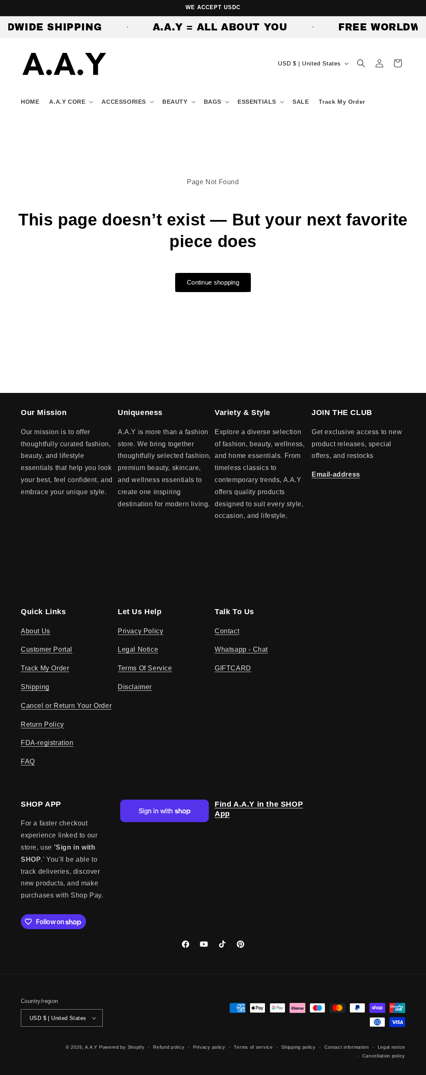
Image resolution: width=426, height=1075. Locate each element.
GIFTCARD (233, 668)
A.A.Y (92, 1047)
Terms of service (253, 1047)
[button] (70, 101)
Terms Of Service (145, 668)
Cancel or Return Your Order (66, 705)
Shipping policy (298, 1047)
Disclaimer (135, 686)
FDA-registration (47, 742)
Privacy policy (209, 1047)
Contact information (346, 1047)
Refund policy (168, 1047)
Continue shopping (213, 282)
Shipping (35, 686)
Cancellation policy (383, 1055)
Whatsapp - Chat (241, 649)
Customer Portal (46, 649)
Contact (227, 631)
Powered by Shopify (122, 1047)
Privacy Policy (140, 631)
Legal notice (391, 1047)
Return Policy (42, 724)
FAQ (28, 761)
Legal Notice (138, 649)
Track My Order (45, 668)
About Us (35, 631)
